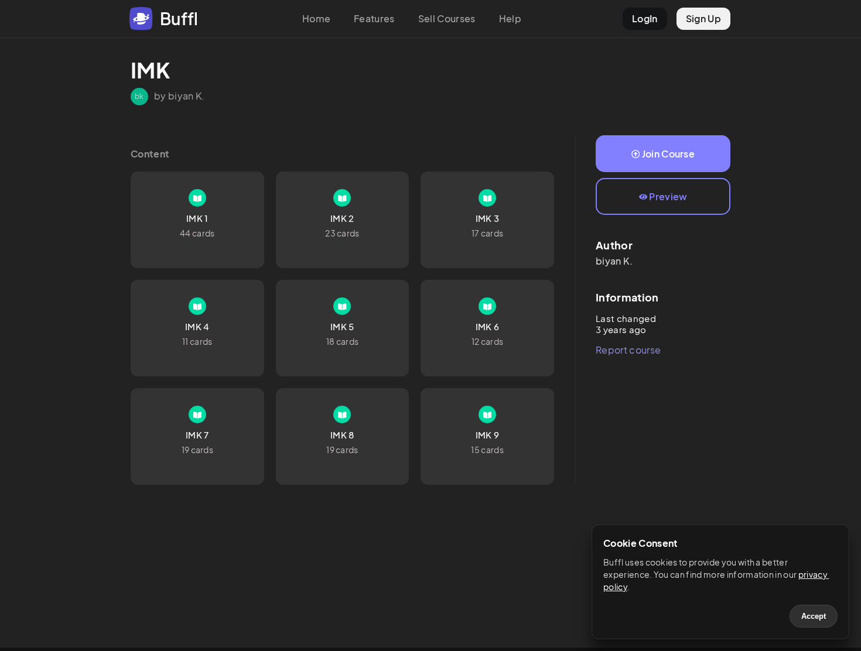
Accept (813, 616)
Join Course (668, 154)
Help (510, 18)
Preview (668, 196)
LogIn (645, 18)
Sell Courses (447, 18)
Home (316, 18)
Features (374, 18)
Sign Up (703, 18)
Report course (628, 350)
